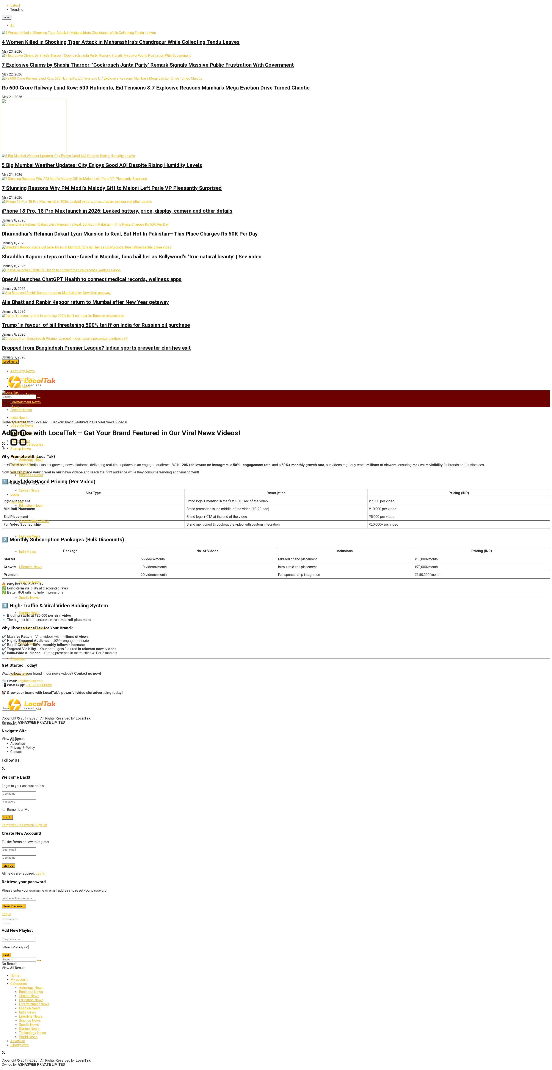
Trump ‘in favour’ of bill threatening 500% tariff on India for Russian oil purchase (96, 325)
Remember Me (18, 810)
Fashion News (21, 410)
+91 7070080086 (39, 685)
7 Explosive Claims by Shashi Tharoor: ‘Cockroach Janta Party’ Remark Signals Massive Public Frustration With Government (148, 65)
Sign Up (41, 825)
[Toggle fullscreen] (12, 919)
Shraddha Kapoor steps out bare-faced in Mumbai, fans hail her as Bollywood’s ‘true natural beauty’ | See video (132, 257)
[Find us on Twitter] (3, 769)
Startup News (20, 449)
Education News (31, 506)
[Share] (7, 919)
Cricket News (29, 490)
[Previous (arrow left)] (3, 923)
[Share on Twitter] (276, 444)
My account (19, 979)
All (12, 25)
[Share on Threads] (276, 448)
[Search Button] (39, 397)
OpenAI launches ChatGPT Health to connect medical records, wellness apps (92, 279)
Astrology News (22, 371)
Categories (35, 444)
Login (14, 494)
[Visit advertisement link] (34, 152)
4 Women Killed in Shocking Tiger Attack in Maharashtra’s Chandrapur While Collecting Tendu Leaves (121, 42)
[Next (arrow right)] (7, 923)
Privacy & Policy (22, 748)
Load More (10, 361)
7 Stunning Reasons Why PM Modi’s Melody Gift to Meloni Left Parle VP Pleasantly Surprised (112, 188)
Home (6, 422)
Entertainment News (25, 402)
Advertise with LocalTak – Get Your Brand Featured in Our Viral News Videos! (69, 422)
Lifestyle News (30, 567)
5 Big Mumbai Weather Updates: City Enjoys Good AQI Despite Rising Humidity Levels (102, 165)
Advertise (17, 659)
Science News (30, 1020)
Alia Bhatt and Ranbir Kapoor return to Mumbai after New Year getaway (85, 302)
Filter (6, 17)
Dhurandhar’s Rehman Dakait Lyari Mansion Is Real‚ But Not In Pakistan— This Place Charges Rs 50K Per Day (130, 234)
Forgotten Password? (18, 825)
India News (27, 552)
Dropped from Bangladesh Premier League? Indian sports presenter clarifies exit (96, 348)
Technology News (32, 1033)
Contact (16, 752)
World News (28, 1037)
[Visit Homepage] (32, 388)
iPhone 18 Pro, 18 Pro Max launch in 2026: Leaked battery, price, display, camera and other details (117, 211)
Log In (40, 873)
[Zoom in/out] (16, 919)
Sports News (29, 597)
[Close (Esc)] (3, 919)
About (14, 739)
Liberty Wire (19, 1045)
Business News (31, 475)
